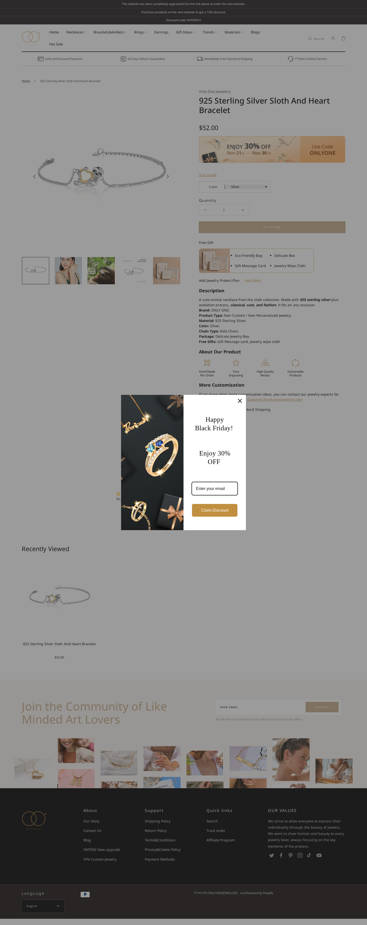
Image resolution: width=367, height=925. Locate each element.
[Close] (240, 401)
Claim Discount (214, 510)
